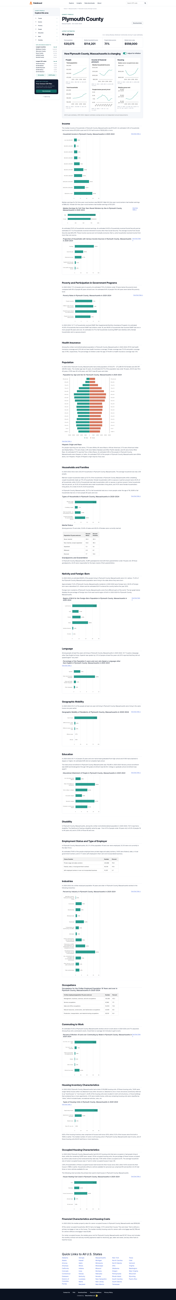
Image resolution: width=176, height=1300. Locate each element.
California (65, 1268)
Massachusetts (73, 8)
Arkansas (65, 1266)
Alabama (65, 1258)
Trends (38, 18)
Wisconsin (132, 1274)
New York (115, 1258)
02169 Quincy (39, 69)
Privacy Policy (108, 1292)
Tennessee (115, 1284)
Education (39, 32)
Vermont (132, 1263)
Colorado (65, 1271)
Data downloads (90, 3)
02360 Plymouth (40, 67)
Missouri (98, 1268)
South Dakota (117, 1282)
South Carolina (117, 1279)
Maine (81, 1282)
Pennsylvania (116, 1274)
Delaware (65, 1276)
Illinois (81, 1266)
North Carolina (117, 1260)
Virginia (131, 1266)
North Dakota (117, 1263)
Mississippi (99, 1266)
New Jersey (100, 1282)
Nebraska (99, 1274)
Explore (71, 3)
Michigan (99, 1260)
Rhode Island (116, 1276)
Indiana (81, 1268)
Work (38, 36)
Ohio (113, 1266)
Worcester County (41, 51)
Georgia (81, 1258)
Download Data (82, 1292)
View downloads (46, 91)
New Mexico (100, 1284)
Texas (131, 1258)
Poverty (38, 25)
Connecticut (66, 1274)
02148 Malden (40, 65)
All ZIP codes (52, 75)
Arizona (64, 1263)
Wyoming (132, 1276)
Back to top (46, 96)
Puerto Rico (133, 1279)
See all (55, 47)
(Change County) (92, 8)
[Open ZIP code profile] (145, 3)
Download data (137, 23)
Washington (133, 1268)
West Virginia (133, 1271)
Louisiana (82, 1279)
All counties (41, 75)
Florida (64, 1284)
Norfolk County (40, 57)
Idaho (81, 1263)
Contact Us (66, 1292)
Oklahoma (115, 1268)
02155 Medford (40, 71)
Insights (79, 3)
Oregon (114, 1271)
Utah (130, 1260)
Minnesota (99, 1263)
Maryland (82, 1284)
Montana (99, 1271)
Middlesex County (41, 49)
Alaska (64, 1260)
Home (65, 8)
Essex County (39, 53)
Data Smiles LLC (90, 1295)
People (38, 29)
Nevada (98, 1276)
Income (38, 22)
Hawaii (81, 1260)
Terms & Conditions (95, 1292)
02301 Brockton (40, 63)
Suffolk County (40, 55)
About (99, 3)
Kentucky (82, 1276)
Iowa (80, 1271)
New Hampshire (101, 1279)
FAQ (74, 1292)
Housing (39, 40)
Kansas (81, 1274)
